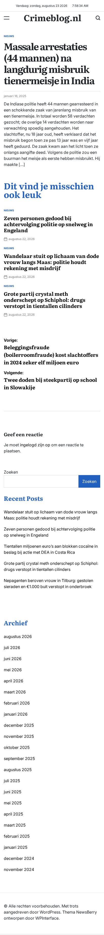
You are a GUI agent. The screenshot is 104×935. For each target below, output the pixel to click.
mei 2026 (13, 669)
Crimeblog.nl (52, 17)
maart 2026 (15, 691)
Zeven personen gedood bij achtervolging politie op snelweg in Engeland (48, 224)
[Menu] (6, 18)
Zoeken (11, 472)
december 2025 (19, 725)
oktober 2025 (17, 747)
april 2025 (13, 813)
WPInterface (47, 918)
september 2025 (19, 758)
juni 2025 (12, 791)
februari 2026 (17, 703)
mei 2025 (12, 802)
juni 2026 (12, 658)
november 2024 (19, 869)
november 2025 (19, 736)
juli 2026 (12, 647)
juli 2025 (12, 780)
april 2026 (13, 680)
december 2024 (19, 858)
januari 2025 (15, 847)
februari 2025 (17, 836)
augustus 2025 (18, 769)
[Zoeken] (98, 18)
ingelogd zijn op (35, 444)
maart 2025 (14, 825)
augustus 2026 (18, 636)
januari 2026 (16, 714)
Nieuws (9, 36)
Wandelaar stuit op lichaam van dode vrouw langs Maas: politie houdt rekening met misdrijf (51, 262)
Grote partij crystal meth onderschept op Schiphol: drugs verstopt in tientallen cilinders (44, 299)
